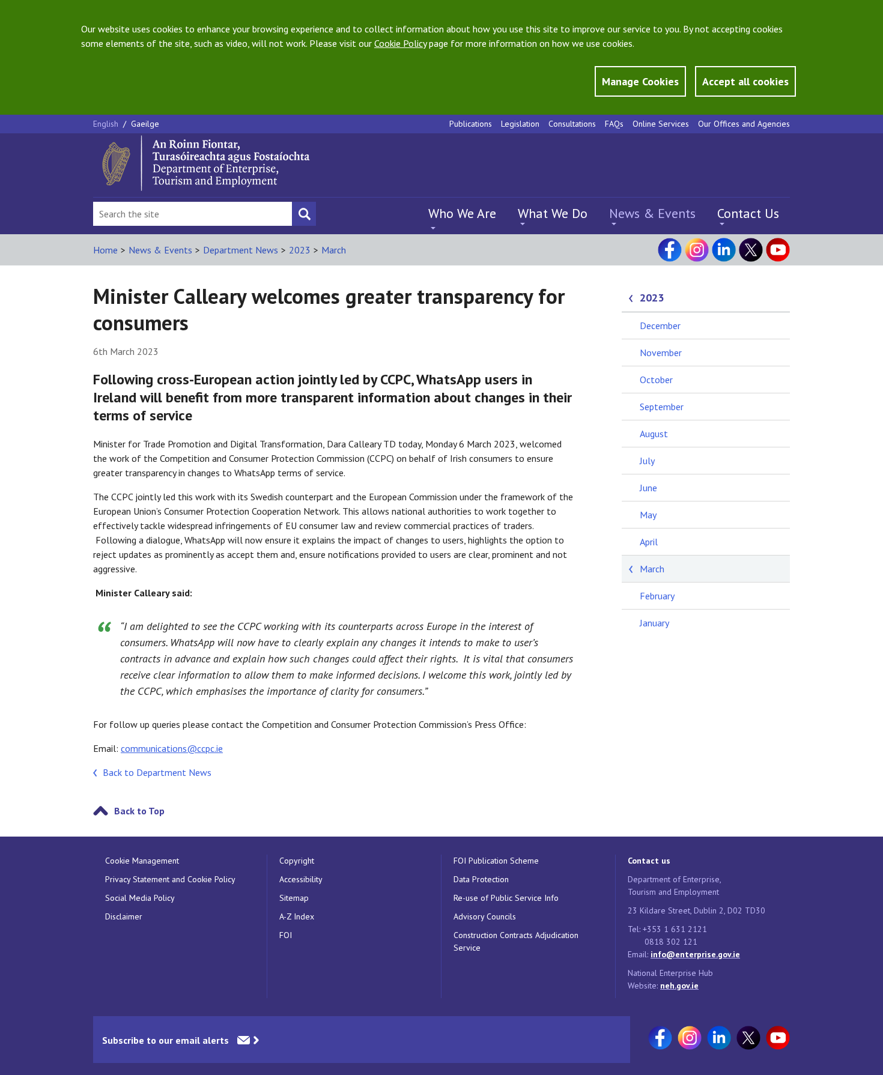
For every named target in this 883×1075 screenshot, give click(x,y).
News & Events (652, 213)
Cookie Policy (400, 43)
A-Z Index (296, 916)
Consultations (572, 123)
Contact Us (748, 213)
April (649, 542)
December (660, 325)
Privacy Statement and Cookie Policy (170, 879)
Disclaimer (123, 916)
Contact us (649, 860)
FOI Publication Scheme (496, 860)
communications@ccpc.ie (172, 748)
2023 (300, 250)
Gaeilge (145, 123)
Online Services (661, 123)
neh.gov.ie (679, 985)
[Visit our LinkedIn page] (724, 250)
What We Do (552, 213)
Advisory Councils (485, 916)
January (654, 623)
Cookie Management (142, 860)
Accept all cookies (745, 81)
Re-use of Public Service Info (506, 897)
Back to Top (139, 811)
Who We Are (462, 213)
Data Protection (481, 879)
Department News (240, 250)
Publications (470, 123)
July (647, 461)
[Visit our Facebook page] (670, 250)
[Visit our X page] (751, 250)
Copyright (296, 860)
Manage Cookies (640, 81)
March (333, 250)
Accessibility (301, 879)
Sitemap (294, 897)
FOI (285, 935)
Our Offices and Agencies (744, 123)
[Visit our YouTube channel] (778, 250)
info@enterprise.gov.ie (695, 954)
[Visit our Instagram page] (697, 250)
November (661, 353)
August (654, 434)
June (648, 488)
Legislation (520, 123)
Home (105, 250)
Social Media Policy (140, 897)
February (657, 596)
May (648, 515)
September (662, 407)
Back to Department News (157, 772)
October (656, 380)
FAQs (614, 123)
